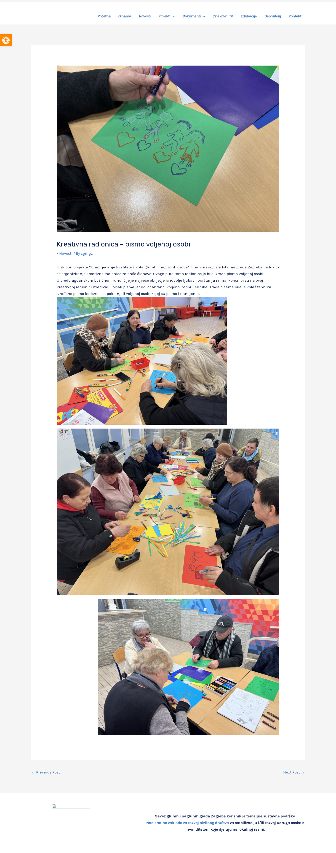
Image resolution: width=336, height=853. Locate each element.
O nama (124, 16)
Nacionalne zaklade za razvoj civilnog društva (187, 822)
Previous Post (45, 772)
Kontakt (295, 16)
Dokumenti (192, 16)
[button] (6, 40)
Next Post (294, 772)
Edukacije (249, 16)
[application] (172, 16)
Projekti (164, 16)
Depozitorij (272, 16)
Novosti (145, 16)
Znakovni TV (223, 16)
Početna (104, 16)
